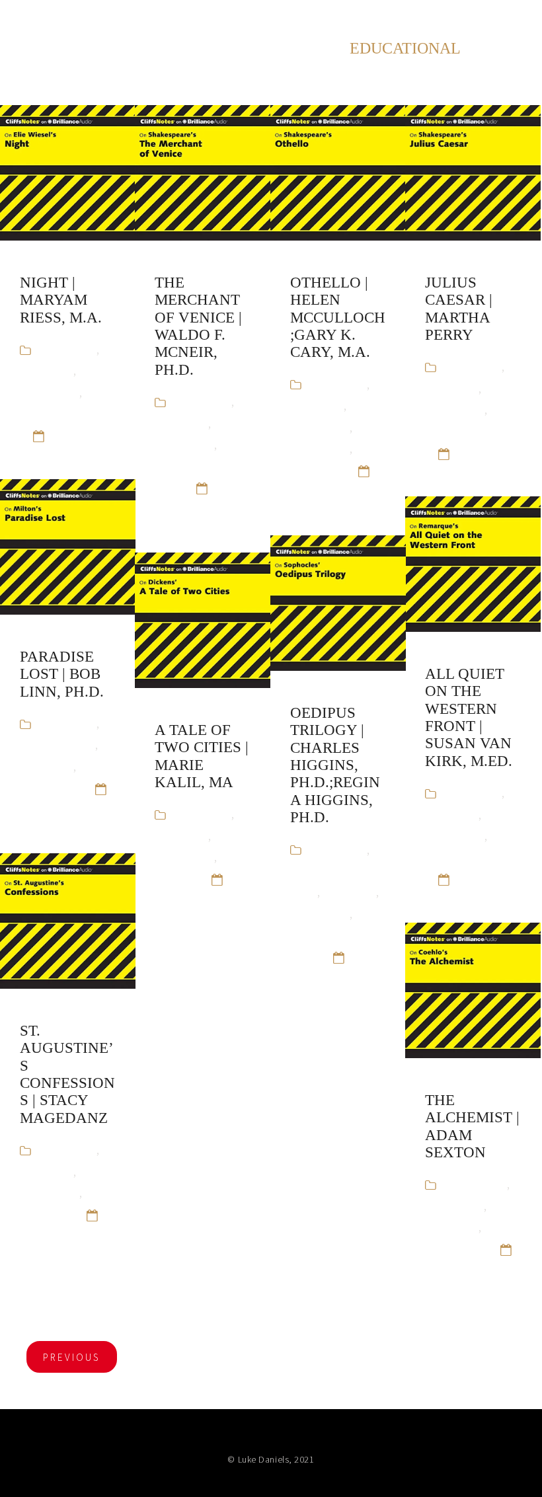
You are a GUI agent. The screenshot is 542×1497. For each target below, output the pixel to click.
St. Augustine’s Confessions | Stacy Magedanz (67, 1074)
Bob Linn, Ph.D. (57, 744)
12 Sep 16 (74, 435)
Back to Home (485, 19)
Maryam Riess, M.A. (66, 413)
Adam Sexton (475, 1184)
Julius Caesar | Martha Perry (458, 308)
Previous (71, 1357)
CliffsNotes (46, 370)
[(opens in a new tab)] (68, 173)
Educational (49, 392)
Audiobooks (67, 349)
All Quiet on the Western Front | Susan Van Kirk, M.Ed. (468, 717)
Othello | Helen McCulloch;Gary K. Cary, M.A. (337, 317)
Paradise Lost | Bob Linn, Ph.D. (62, 674)
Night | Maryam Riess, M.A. (61, 300)
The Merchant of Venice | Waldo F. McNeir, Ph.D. (198, 326)
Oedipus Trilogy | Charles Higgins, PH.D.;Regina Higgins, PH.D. (335, 765)
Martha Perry (457, 431)
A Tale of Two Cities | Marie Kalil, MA (202, 756)
